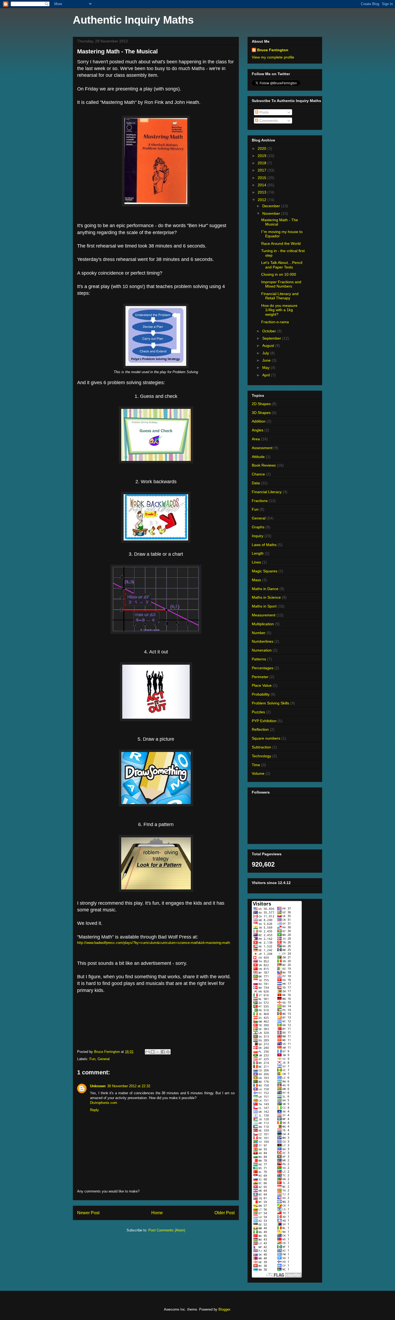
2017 (262, 170)
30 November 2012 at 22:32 (128, 1086)
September (272, 338)
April (266, 375)
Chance (258, 474)
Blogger (224, 1309)
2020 (262, 148)
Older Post (224, 1212)
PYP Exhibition (264, 721)
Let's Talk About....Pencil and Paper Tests (281, 264)
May (266, 367)
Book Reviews (264, 465)
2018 (262, 163)
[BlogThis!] (152, 1051)
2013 (262, 192)
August (268, 345)
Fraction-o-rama (275, 322)
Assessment (262, 448)
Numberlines (262, 641)
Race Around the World (281, 243)
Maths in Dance (265, 589)
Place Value (262, 685)
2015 (262, 178)
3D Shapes (261, 412)
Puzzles (258, 712)
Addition (258, 421)
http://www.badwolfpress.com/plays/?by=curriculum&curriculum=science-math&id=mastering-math (153, 943)
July (266, 353)
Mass (256, 580)
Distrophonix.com (103, 1103)
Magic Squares (264, 571)
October (269, 331)
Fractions (260, 501)
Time (256, 765)
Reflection (260, 729)
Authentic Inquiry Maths (133, 20)
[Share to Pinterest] (168, 1051)
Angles (257, 430)
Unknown (98, 1086)
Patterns (259, 659)
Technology (261, 756)
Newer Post (88, 1212)
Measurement (263, 615)
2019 (262, 156)
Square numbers (266, 738)
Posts (263, 112)
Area (256, 439)
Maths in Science (266, 597)
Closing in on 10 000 (278, 274)
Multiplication (263, 624)
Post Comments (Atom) (166, 1230)
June (267, 360)
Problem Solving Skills (270, 703)
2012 (262, 200)
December (271, 206)
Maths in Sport (264, 606)
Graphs (258, 527)
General (104, 1059)
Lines (256, 562)
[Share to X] (157, 1051)
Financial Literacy (267, 492)
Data (256, 483)
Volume (258, 773)
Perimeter (260, 677)
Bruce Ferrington (272, 50)
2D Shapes (261, 404)
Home (157, 1212)
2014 (262, 185)
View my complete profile (273, 57)
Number (258, 633)
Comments (268, 120)
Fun (92, 1059)
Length (258, 553)
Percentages (262, 668)
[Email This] (147, 1051)
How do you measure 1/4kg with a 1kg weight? (279, 310)
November (271, 213)
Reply (94, 1110)
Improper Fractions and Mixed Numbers (281, 284)
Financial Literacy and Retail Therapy (280, 296)
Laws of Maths (264, 545)
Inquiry (257, 536)
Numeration (262, 650)
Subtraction (261, 747)
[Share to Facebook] (163, 1051)
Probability (261, 694)
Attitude (258, 456)
